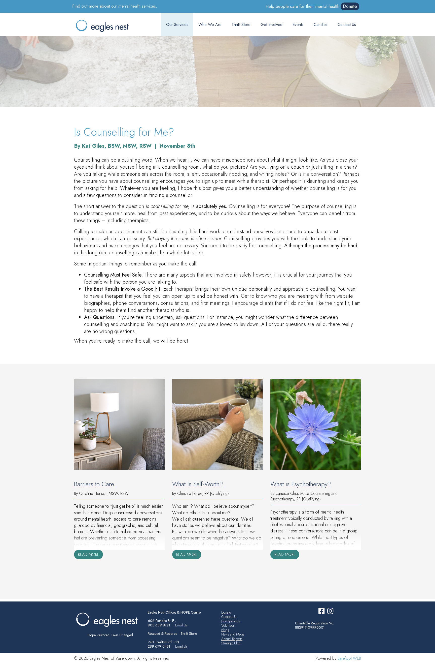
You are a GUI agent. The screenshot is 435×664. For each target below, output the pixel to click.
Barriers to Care (94, 484)
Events (298, 24)
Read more (88, 554)
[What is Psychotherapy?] (315, 424)
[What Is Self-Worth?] (217, 424)
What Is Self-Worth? (197, 484)
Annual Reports (231, 638)
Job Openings (230, 621)
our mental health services (133, 6)
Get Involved (271, 24)
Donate (350, 6)
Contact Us (347, 24)
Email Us (181, 625)
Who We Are (210, 24)
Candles (321, 24)
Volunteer (227, 625)
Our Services (177, 24)
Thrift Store (241, 24)
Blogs (225, 629)
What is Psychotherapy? (300, 484)
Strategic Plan (230, 643)
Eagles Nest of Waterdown (107, 25)
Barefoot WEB (349, 658)
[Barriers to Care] (119, 424)
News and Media (232, 634)
